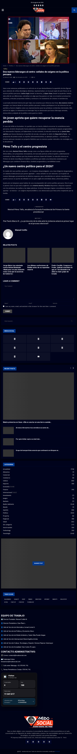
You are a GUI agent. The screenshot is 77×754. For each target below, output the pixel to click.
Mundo (5, 507)
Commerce (6, 478)
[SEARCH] (72, 321)
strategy (21, 602)
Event (23, 599)
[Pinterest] (40, 5)
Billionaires (7, 599)
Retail (6, 602)
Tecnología (6, 533)
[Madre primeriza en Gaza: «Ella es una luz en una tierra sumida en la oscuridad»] (38, 396)
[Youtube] (42, 5)
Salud (5, 522)
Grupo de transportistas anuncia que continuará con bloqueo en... (37, 450)
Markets (5, 501)
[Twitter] (36, 5)
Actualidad (6, 469)
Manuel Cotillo (8, 77)
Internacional (7, 492)
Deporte (6, 484)
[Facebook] (34, 5)
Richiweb (57, 751)
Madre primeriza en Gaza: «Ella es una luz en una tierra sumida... (27, 422)
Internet (46, 599)
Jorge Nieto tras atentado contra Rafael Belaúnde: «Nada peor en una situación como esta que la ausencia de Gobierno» (13, 270)
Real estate (63, 599)
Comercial (6, 475)
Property (6, 516)
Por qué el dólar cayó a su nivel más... (28, 439)
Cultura (5, 481)
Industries (38, 599)
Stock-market (7, 527)
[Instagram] (38, 5)
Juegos (5, 498)
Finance (5, 489)
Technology (7, 530)
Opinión (5, 510)
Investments (7, 495)
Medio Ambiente (8, 504)
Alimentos (6, 472)
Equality (16, 599)
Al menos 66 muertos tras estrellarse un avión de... (33, 428)
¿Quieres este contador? (19, 701)
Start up (13, 602)
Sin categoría (7, 525)
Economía (6, 487)
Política (5, 69)
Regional (6, 519)
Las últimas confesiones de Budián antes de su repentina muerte (38, 268)
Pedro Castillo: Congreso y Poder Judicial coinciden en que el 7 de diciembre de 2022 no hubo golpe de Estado (62, 270)
